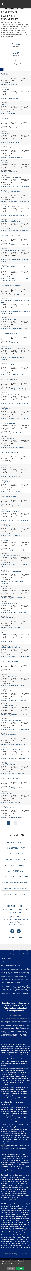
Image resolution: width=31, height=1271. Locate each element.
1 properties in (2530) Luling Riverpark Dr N (14, 216)
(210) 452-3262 (15, 917)
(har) (2, 632)
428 (19, 823)
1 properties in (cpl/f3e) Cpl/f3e (10, 535)
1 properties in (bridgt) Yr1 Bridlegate (12, 447)
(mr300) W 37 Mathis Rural (9, 691)
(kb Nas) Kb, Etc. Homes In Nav (10, 647)
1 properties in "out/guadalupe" (10, 142)
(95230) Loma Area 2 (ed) (9, 380)
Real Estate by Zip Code (15, 859)
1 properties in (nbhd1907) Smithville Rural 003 (15, 729)
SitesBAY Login (23, 954)
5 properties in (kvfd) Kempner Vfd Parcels (14, 671)
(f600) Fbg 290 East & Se (8, 588)
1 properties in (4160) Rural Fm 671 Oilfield (14, 328)
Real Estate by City (15, 854)
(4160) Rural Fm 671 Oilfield (9, 319)
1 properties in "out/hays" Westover (11, 157)
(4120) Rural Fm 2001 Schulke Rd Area (13, 250)
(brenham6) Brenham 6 (8, 423)
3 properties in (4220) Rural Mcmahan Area (14, 343)
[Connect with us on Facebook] (12, 931)
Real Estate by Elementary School (15, 883)
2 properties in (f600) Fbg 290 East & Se (13, 598)
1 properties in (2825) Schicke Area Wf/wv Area (15, 245)
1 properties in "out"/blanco (9, 84)
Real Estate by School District (15, 877)
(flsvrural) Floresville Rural (9, 603)
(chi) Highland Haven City (9, 497)
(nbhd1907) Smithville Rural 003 (11, 720)
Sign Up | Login (15, 937)
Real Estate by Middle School (15, 888)
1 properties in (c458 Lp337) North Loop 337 (14, 462)
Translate (16, 11)
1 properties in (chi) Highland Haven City (13, 506)
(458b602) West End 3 (8, 365)
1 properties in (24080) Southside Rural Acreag (15, 186)
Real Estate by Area (15, 871)
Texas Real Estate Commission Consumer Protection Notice (15, 1018)
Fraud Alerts (16, 1254)
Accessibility (17, 951)
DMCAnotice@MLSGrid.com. (10, 1200)
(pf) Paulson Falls (6, 793)
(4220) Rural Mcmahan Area (9, 334)
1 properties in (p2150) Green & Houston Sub (15, 788)
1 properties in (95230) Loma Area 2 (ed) (13, 389)
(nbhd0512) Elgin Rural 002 (9, 705)
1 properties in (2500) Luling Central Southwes (15, 201)
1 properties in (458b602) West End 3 (12, 374)
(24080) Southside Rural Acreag (11, 177)
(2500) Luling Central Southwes (10, 192)
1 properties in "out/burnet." (9, 128)
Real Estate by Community (15, 865)
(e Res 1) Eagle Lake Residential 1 (11, 572)
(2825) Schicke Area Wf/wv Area (11, 235)
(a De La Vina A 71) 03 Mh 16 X (10, 394)
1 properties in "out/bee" (8, 113)
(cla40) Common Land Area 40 (10, 511)
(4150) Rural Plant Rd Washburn (11, 286)
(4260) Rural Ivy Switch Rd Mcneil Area (13, 348)
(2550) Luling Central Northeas (10, 221)
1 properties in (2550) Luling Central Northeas (15, 230)
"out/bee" (4, 104)
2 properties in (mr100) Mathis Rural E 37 (13, 685)
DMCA (27, 951)
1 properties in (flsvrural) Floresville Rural (13, 612)
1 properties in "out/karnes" (9, 172)
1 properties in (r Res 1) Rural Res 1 (12, 817)
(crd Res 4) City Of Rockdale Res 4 (11, 555)
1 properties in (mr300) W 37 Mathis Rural (13, 700)
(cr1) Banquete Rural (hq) (9, 540)
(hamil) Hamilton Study (8, 618)
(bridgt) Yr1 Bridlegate (7, 438)
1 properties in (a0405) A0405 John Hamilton (14, 418)
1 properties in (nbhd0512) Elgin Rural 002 (14, 715)
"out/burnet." (5, 119)
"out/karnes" (4, 162)
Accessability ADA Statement (11, 1253)
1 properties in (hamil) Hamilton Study (12, 627)
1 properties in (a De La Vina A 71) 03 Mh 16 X (15, 403)
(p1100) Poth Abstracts (8, 764)
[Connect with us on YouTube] (19, 931)
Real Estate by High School (15, 894)
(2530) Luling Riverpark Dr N (10, 206)
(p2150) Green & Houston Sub (10, 778)
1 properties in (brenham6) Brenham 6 (12, 433)
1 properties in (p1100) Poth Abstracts (12, 773)
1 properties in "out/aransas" (9, 99)
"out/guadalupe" (6, 133)
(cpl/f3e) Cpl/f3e (6, 526)
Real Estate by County (15, 848)
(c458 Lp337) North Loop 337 (10, 453)
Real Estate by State (15, 842)
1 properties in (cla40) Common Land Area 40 (15, 520)
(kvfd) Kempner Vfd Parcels (9, 662)
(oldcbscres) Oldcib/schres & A (10, 749)
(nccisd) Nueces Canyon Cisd (10, 735)
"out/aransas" (5, 89)
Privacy (6, 951)
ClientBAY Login (10, 954)
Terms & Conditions (18, 1256)
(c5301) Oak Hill (6, 467)
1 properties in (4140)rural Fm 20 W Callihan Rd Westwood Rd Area (14, 279)
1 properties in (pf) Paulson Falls (11, 802)
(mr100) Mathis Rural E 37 (9, 676)
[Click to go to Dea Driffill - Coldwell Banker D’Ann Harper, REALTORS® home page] (2, 4)
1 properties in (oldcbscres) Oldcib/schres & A (15, 759)
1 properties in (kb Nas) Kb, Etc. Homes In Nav (15, 656)
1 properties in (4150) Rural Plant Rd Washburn (15, 295)
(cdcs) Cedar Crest (6, 482)
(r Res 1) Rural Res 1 (7, 808)
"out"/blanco (4, 75)
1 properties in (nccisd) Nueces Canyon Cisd (14, 744)
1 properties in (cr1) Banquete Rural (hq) (13, 550)
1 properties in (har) (7, 642)
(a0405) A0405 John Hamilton (10, 409)
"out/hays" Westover (7, 148)
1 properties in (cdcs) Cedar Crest (11, 491)
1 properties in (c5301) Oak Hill (10, 477)
